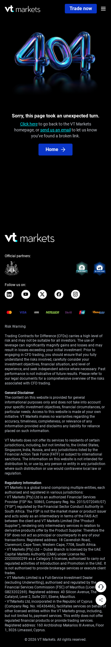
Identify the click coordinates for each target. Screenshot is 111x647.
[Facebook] (58, 294)
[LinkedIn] (9, 294)
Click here (29, 124)
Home (52, 149)
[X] (42, 294)
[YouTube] (25, 294)
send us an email (55, 130)
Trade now (81, 8)
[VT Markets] (22, 9)
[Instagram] (75, 294)
